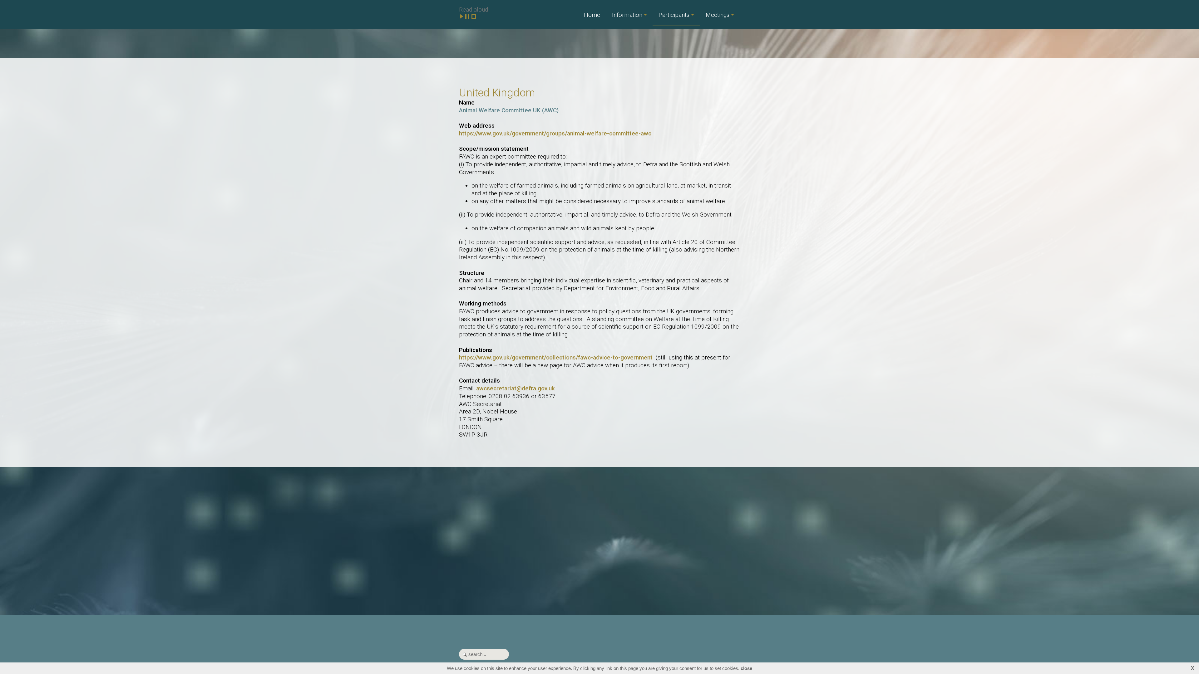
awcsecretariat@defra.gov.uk (515, 388)
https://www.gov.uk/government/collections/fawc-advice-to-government (556, 357)
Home (592, 15)
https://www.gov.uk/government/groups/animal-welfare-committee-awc (555, 133)
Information (627, 15)
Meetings (717, 15)
